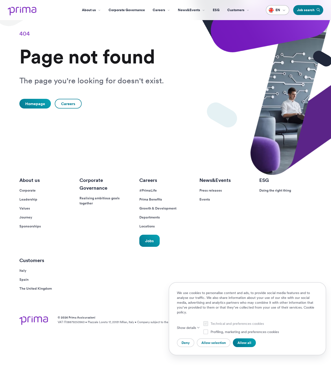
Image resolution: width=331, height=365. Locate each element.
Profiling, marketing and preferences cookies (245, 332)
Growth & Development (157, 208)
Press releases (210, 190)
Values (24, 208)
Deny (185, 343)
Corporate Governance (127, 10)
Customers (31, 260)
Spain (24, 279)
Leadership (28, 199)
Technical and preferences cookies (237, 323)
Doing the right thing (275, 190)
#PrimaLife (148, 190)
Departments (149, 217)
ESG (216, 10)
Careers (159, 10)
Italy (22, 270)
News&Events (189, 10)
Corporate (27, 190)
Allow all (244, 343)
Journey (25, 217)
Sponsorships (30, 226)
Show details (186, 328)
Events (204, 199)
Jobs (149, 240)
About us (89, 10)
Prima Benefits (150, 199)
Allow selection (213, 343)
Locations (147, 226)
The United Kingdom (35, 288)
